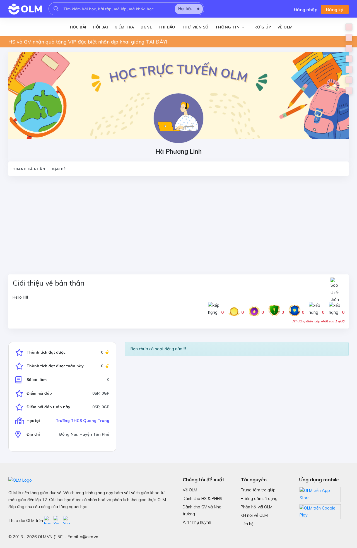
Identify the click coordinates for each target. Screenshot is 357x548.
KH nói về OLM (254, 515)
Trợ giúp (261, 27)
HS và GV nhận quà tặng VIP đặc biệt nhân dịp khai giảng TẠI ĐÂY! (87, 41)
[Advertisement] (175, 222)
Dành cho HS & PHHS (202, 498)
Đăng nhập (305, 9)
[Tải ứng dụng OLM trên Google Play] (320, 510)
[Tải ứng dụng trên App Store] (320, 493)
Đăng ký (334, 9)
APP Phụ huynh (197, 522)
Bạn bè (59, 169)
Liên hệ (247, 523)
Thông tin (228, 27)
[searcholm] (56, 9)
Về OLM (285, 27)
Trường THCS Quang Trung (82, 420)
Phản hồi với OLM (256, 507)
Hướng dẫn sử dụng (259, 498)
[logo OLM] (25, 9)
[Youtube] (58, 520)
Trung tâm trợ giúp (258, 490)
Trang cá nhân (29, 169)
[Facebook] (49, 520)
